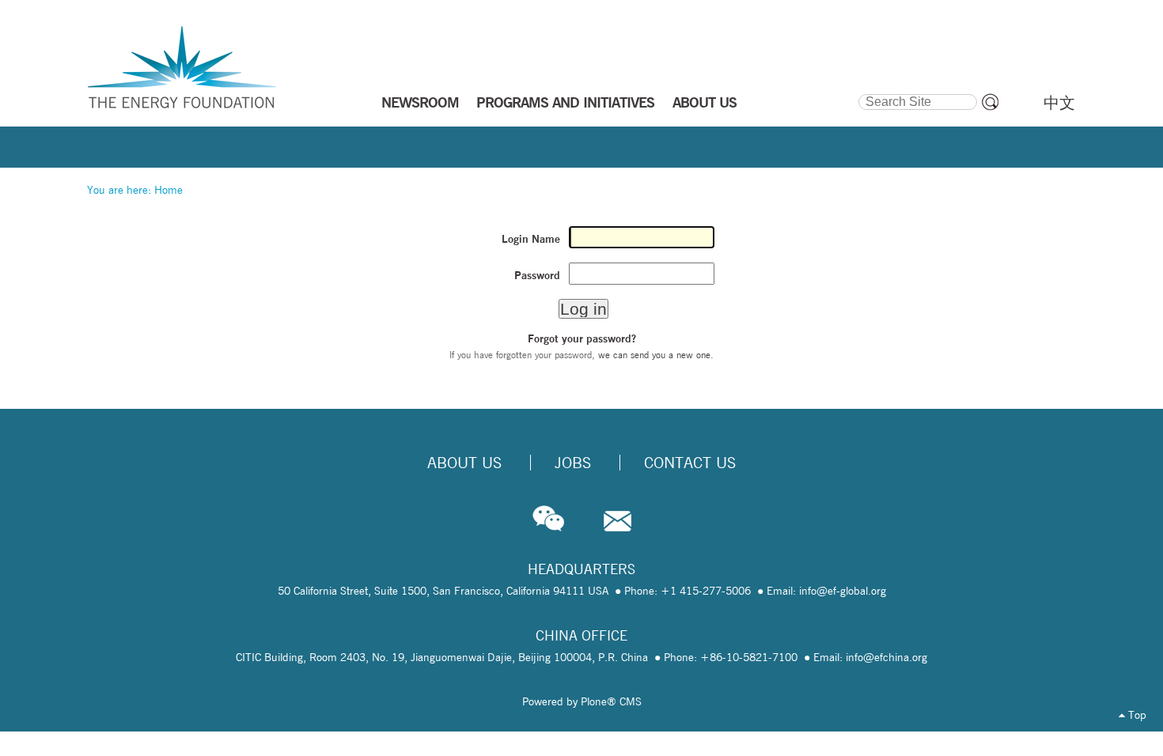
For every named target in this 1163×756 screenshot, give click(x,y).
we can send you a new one (654, 355)
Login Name (531, 239)
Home (168, 190)
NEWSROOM (420, 102)
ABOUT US (704, 102)
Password (537, 275)
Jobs (573, 463)
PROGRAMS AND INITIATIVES (565, 102)
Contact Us (690, 463)
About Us (464, 463)
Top (1135, 715)
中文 (1059, 103)
